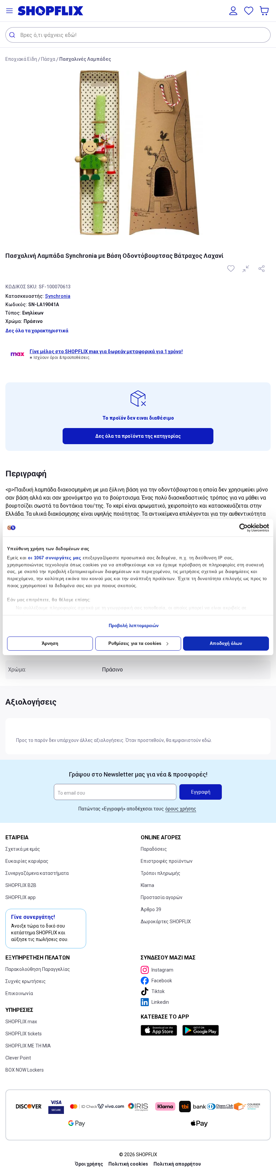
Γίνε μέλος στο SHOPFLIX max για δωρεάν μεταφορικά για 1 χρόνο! (106, 351)
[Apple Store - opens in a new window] (160, 1030)
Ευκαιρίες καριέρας (26, 861)
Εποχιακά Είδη (21, 59)
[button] (9, 11)
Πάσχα (48, 59)
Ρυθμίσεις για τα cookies (134, 643)
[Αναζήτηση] (13, 35)
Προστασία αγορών (161, 897)
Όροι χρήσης (89, 1164)
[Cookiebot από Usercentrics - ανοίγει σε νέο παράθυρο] (239, 527)
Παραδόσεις (154, 849)
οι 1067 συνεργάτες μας (54, 557)
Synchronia (57, 296)
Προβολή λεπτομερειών (134, 625)
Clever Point (18, 1058)
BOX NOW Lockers (24, 1070)
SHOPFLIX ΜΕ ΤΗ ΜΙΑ (28, 1045)
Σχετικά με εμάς (22, 849)
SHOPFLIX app (20, 897)
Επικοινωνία (19, 993)
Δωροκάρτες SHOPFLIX (166, 921)
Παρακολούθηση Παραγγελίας (37, 969)
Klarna (147, 885)
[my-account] (233, 11)
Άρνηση (50, 643)
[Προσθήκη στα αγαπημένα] (231, 269)
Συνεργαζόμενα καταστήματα (37, 873)
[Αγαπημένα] (249, 11)
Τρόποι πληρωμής (160, 873)
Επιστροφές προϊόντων (167, 861)
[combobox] (138, 35)
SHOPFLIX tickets (23, 1033)
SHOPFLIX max (21, 1021)
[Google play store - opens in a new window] (200, 1030)
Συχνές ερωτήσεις (25, 981)
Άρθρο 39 (151, 909)
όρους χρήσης (180, 808)
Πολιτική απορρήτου (177, 1164)
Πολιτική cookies (128, 1164)
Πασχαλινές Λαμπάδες (85, 59)
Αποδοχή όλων (226, 643)
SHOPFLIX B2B (20, 885)
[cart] (265, 11)
